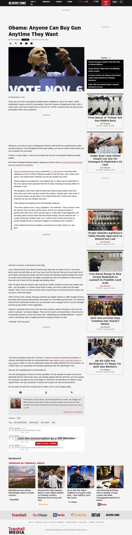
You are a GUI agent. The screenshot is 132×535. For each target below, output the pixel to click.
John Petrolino (105, 286)
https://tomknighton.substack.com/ (66, 405)
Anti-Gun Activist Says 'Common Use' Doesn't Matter (105, 321)
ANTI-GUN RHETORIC (20, 422)
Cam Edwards (105, 168)
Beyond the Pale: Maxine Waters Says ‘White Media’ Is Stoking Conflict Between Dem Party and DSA (51, 495)
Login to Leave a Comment (46, 443)
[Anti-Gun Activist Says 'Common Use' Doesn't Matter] (105, 305)
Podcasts (53, 522)
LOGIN (115, 2)
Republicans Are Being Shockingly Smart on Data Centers (21, 492)
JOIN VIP (106, 3)
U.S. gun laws (55, 171)
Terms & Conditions (71, 522)
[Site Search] (121, 2)
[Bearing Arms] (17, 3)
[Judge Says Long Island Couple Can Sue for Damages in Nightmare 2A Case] (105, 143)
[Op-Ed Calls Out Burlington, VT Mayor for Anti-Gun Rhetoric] (105, 348)
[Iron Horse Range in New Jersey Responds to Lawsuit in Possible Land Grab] (105, 261)
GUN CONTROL (45, 422)
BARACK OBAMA (33, 422)
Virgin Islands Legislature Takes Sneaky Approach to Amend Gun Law (105, 236)
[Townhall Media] (16, 530)
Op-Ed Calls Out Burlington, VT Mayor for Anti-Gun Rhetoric (105, 363)
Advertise (38, 522)
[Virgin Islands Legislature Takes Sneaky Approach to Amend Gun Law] (105, 220)
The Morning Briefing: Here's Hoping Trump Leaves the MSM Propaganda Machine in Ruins (108, 495)
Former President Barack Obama (27, 171)
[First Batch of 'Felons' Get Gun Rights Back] (105, 105)
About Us (31, 522)
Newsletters (60, 522)
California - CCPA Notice (96, 522)
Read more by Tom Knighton (73, 412)
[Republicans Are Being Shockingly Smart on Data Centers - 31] (21, 477)
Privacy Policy (82, 522)
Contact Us (45, 522)
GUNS (53, 422)
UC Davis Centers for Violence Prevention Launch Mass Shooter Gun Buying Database (104, 78)
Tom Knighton (16, 39)
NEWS (18, 418)
